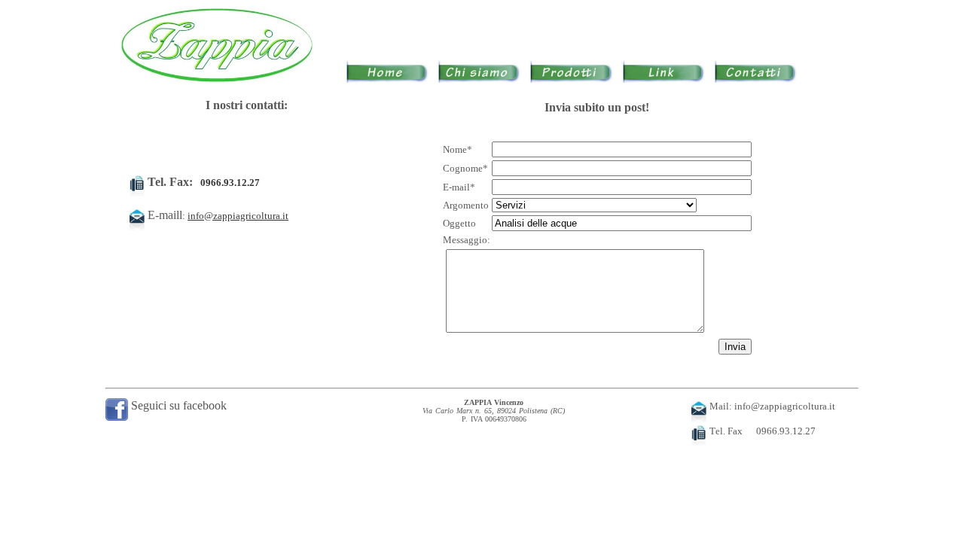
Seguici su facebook (177, 405)
